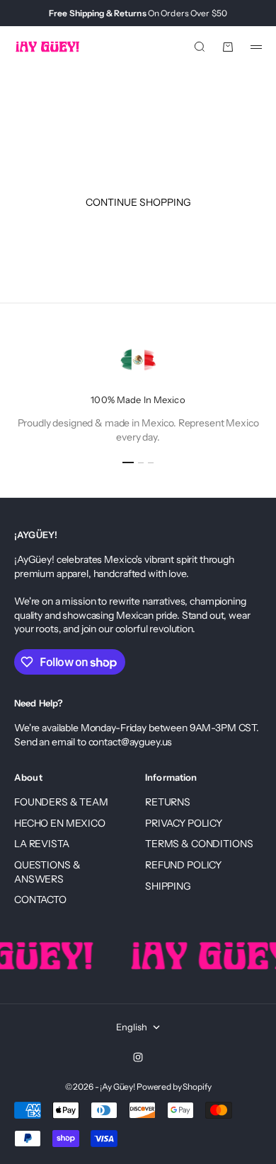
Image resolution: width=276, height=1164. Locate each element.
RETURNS (167, 802)
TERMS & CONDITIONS (199, 843)
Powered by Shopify (174, 1086)
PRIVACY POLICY (183, 823)
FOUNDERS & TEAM (61, 802)
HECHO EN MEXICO (59, 823)
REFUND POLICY (183, 865)
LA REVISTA (41, 843)
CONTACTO (40, 899)
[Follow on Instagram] (138, 1057)
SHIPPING (168, 886)
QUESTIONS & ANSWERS (47, 872)
